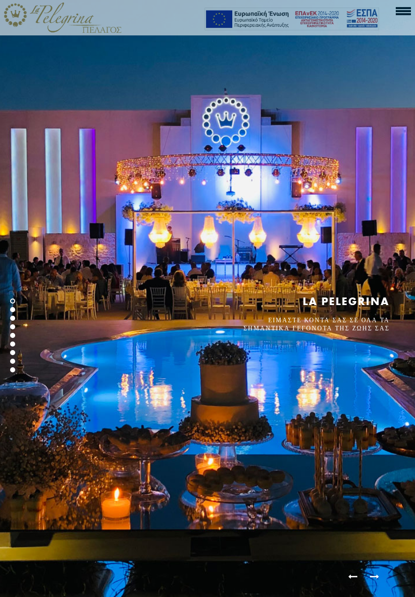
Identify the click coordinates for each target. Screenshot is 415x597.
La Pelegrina (346, 301)
